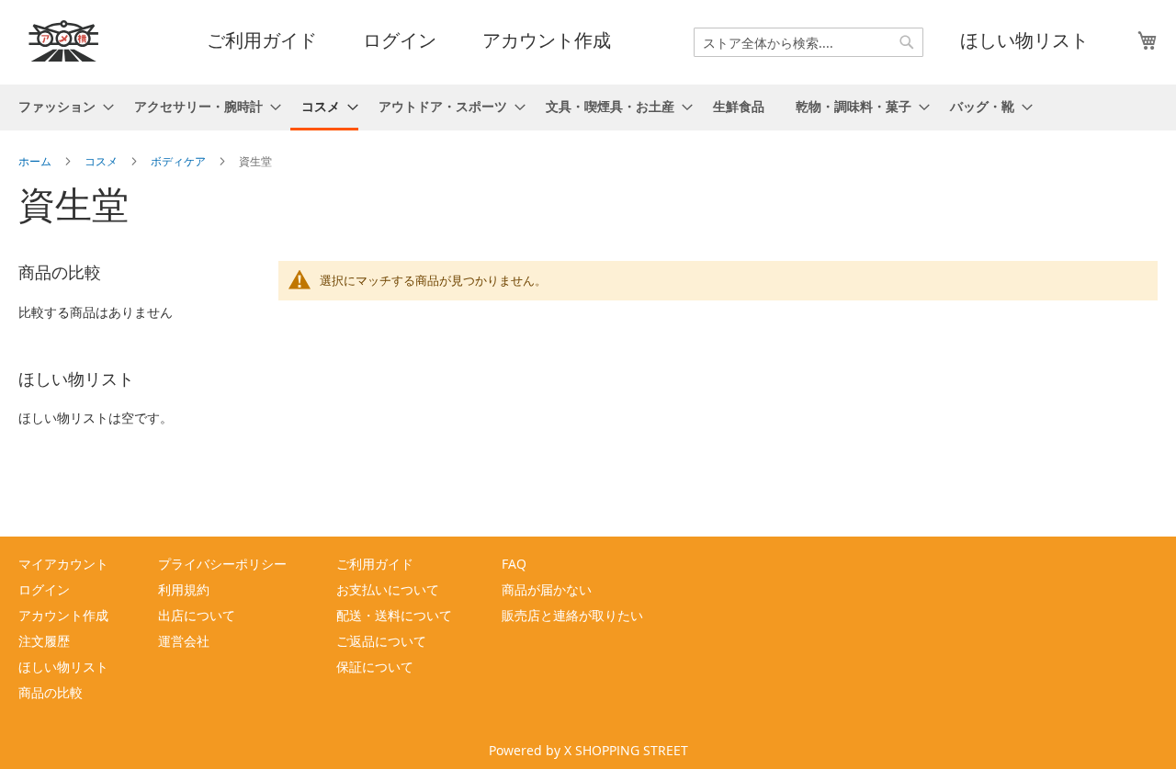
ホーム (36, 160)
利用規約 (183, 589)
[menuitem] (60, 106)
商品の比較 (50, 692)
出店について (196, 615)
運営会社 (183, 641)
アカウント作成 (546, 40)
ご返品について (381, 641)
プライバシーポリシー (222, 563)
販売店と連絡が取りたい (572, 615)
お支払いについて (387, 589)
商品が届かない (547, 589)
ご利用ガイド (262, 40)
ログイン (399, 40)
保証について (374, 666)
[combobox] (808, 42)
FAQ (514, 563)
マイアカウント (63, 563)
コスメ (102, 160)
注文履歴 (44, 641)
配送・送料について (394, 615)
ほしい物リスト (1024, 40)
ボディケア (180, 160)
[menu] (588, 107)
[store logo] (64, 41)
